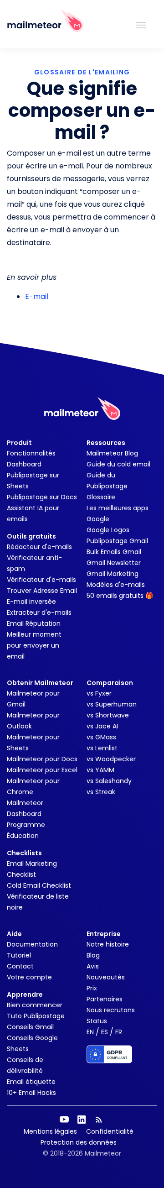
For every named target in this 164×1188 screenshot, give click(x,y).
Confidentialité (109, 1131)
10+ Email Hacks (31, 1092)
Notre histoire (108, 944)
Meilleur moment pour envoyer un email (34, 645)
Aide (14, 933)
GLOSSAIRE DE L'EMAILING (82, 72)
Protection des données (79, 1142)
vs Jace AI (102, 726)
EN (90, 1031)
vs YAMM (100, 770)
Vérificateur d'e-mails (41, 579)
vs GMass (101, 737)
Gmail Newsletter (114, 562)
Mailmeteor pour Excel (42, 770)
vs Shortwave (108, 715)
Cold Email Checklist (39, 885)
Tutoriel (19, 955)
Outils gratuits (31, 536)
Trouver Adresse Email (42, 590)
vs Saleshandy (109, 780)
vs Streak (101, 791)
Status (97, 1021)
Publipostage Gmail (117, 540)
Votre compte (29, 977)
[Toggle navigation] (141, 24)
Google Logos (108, 529)
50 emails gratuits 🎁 (120, 595)
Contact (20, 966)
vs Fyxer (99, 693)
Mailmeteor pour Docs (42, 759)
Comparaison (110, 682)
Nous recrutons (111, 1010)
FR (118, 1031)
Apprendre (25, 994)
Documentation (32, 944)
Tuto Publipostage (36, 1016)
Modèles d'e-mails (116, 584)
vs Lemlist (102, 748)
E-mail (36, 296)
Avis (93, 966)
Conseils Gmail (30, 1026)
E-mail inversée (31, 601)
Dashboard (24, 464)
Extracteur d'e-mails (39, 612)
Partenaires (105, 999)
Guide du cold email (118, 464)
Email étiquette (31, 1081)
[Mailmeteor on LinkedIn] (81, 1119)
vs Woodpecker (111, 759)
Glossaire (101, 497)
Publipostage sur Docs (42, 497)
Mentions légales (50, 1131)
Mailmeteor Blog (112, 453)
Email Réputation (34, 623)
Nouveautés (106, 977)
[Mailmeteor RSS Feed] (98, 1119)
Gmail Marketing (112, 573)
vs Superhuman (112, 704)
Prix (92, 988)
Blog (93, 955)
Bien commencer (34, 1005)
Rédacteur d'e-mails (39, 546)
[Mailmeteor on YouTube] (64, 1119)
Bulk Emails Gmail (114, 551)
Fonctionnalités (31, 453)
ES (104, 1031)
